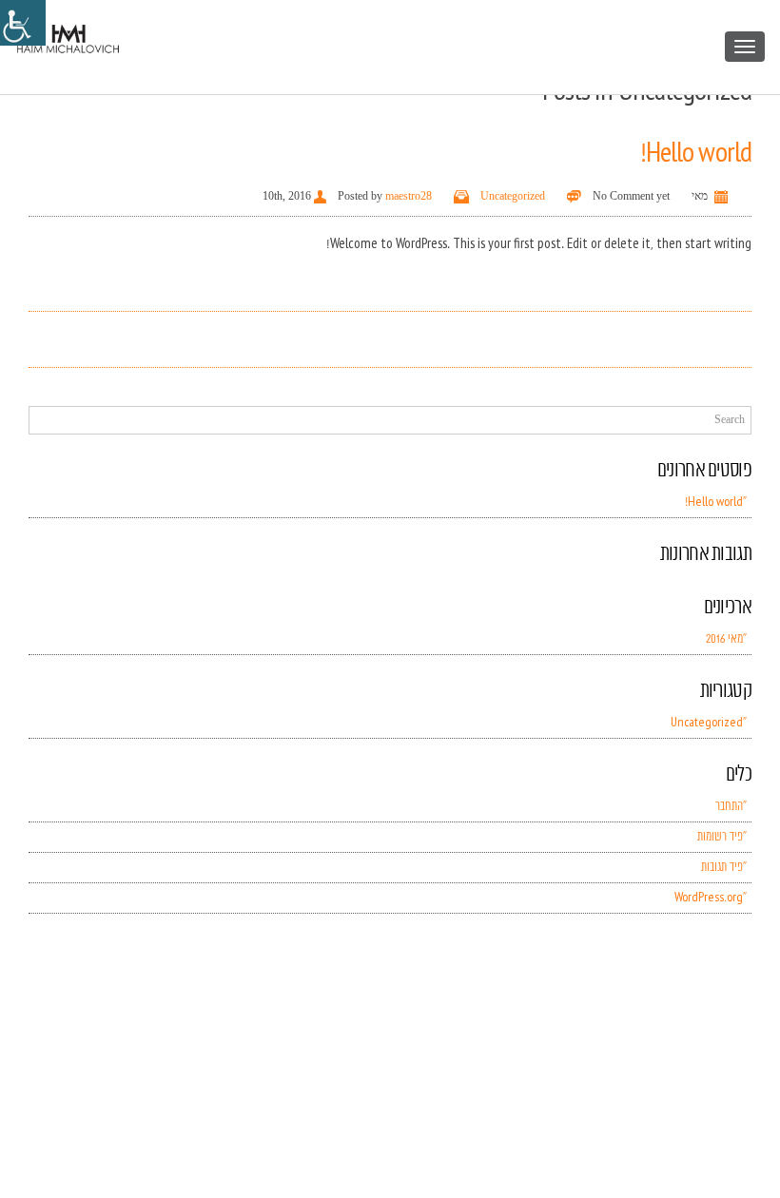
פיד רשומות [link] (720, 837)
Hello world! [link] (695, 154)
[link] (23, 23)
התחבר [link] (729, 807)
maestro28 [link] (408, 196)
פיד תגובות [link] (722, 867)
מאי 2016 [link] (724, 639)
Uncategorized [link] (512, 196)
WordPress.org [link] (708, 898)
